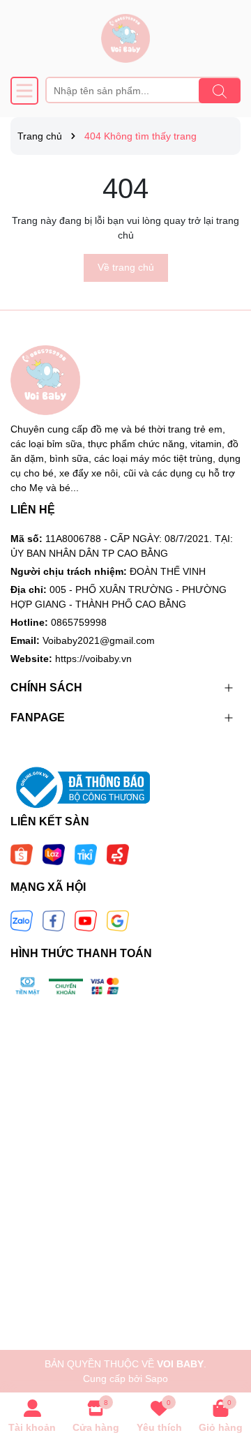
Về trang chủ (126, 267)
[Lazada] (54, 853)
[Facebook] (54, 920)
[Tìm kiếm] (220, 90)
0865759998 (79, 622)
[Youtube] (86, 920)
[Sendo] (118, 853)
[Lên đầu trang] (223, 1358)
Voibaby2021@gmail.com (99, 640)
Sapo (156, 1378)
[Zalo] (21, 920)
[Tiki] (86, 853)
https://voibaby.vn (93, 658)
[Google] (118, 920)
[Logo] (125, 38)
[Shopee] (21, 853)
